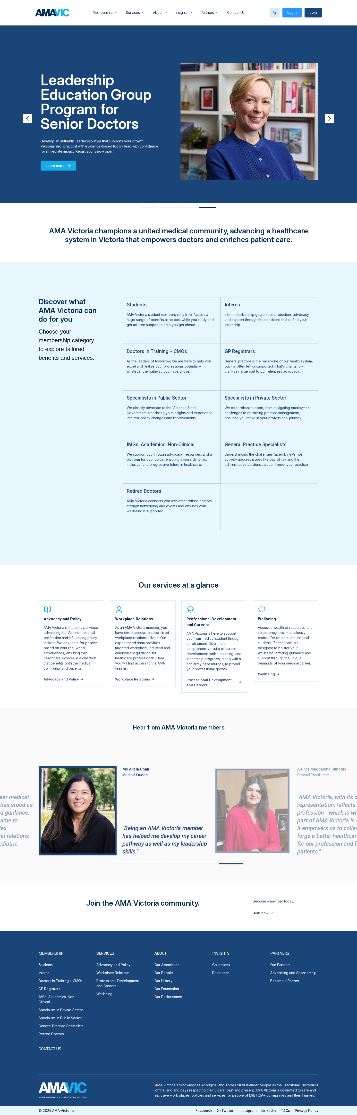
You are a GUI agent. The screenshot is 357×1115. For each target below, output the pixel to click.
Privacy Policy (306, 1110)
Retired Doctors (51, 1034)
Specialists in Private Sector (61, 1010)
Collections (221, 965)
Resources (221, 973)
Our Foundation (166, 989)
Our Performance (168, 997)
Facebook (204, 1110)
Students (46, 965)
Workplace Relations (112, 973)
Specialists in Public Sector (60, 1018)
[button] (329, 118)
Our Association (166, 965)
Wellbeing (104, 994)
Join (313, 12)
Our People (163, 973)
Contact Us (236, 12)
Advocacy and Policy (113, 965)
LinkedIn (268, 1110)
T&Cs (285, 1110)
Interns (44, 973)
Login (292, 12)
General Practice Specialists (61, 1026)
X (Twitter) (226, 1110)
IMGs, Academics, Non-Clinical (57, 999)
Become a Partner (284, 981)
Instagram (247, 1110)
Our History (163, 981)
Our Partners (280, 965)
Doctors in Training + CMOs (61, 981)
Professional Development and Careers (117, 983)
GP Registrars (49, 989)
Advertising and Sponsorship (293, 973)
